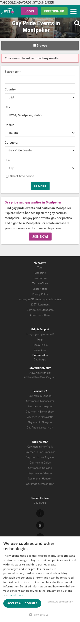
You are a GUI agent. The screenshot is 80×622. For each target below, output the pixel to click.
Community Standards (40, 309)
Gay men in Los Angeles (40, 457)
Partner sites (40, 355)
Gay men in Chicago (40, 467)
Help (40, 339)
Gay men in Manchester (40, 401)
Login (29, 11)
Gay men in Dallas (40, 462)
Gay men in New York (40, 446)
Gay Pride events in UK (40, 427)
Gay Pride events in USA (40, 483)
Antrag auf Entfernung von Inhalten (40, 299)
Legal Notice (40, 288)
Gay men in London (40, 395)
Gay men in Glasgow (40, 422)
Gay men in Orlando (40, 473)
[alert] (40, 579)
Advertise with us (40, 315)
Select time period (21, 176)
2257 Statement (40, 304)
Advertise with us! (40, 372)
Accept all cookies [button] (22, 603)
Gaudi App (40, 359)
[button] (40, 614)
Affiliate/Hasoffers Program (40, 377)
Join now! (40, 236)
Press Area (40, 350)
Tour (40, 267)
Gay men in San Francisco (40, 452)
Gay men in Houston (40, 478)
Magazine (40, 272)
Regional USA (40, 441)
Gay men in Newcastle (40, 417)
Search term (13, 71)
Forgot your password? (40, 334)
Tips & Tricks (40, 344)
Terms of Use (40, 283)
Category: (11, 142)
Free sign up (54, 11)
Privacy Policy (40, 294)
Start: (8, 160)
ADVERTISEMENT (40, 368)
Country (10, 89)
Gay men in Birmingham (40, 411)
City (7, 107)
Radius (9, 125)
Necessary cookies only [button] (60, 601)
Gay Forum (40, 278)
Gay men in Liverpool (40, 406)
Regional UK (40, 391)
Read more (17, 595)
